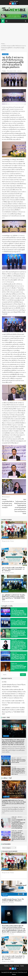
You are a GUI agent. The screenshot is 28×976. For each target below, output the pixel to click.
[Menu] (6, 21)
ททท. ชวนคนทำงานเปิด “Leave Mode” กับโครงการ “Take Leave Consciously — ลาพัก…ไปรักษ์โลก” (13, 569)
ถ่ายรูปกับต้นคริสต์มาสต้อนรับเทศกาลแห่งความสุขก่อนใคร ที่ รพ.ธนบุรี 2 (8, 503)
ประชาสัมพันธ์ (5, 54)
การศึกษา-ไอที (6, 796)
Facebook (16, 965)
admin (4, 71)
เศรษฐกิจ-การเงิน (19, 620)
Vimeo (11, 965)
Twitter (22, 965)
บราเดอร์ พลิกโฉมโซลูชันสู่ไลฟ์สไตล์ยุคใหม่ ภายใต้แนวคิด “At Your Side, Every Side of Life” (18, 623)
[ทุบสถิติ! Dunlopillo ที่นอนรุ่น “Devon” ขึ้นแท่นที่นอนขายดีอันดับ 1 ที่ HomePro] (14, 888)
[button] (6, 21)
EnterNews (21, 972)
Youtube (6, 965)
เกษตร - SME (13, 767)
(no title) (4, 682)
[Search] (26, 21)
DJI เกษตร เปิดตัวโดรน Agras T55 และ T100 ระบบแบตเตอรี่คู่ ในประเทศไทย (18, 761)
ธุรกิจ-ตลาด (13, 620)
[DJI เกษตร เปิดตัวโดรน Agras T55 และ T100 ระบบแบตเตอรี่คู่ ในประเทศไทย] (6, 760)
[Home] (3, 21)
